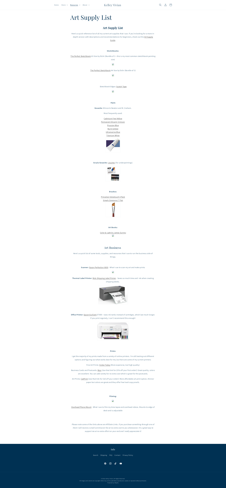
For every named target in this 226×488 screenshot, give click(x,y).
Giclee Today (104, 365)
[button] (64, 4)
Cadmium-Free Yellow (113, 118)
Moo (99, 370)
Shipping (103, 455)
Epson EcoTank (90, 314)
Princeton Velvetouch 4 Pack (113, 197)
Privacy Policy (128, 455)
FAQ (110, 455)
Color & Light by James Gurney (113, 232)
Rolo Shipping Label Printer (104, 278)
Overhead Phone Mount (81, 407)
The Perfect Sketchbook (81, 56)
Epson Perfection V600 (98, 267)
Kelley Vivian (109, 478)
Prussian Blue (113, 125)
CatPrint (84, 379)
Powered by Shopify (113, 483)
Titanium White (112, 135)
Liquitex (111, 162)
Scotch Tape (121, 86)
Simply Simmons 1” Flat (113, 200)
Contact (117, 455)
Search (95, 455)
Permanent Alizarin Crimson (113, 122)
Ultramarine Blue (113, 132)
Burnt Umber (113, 129)
